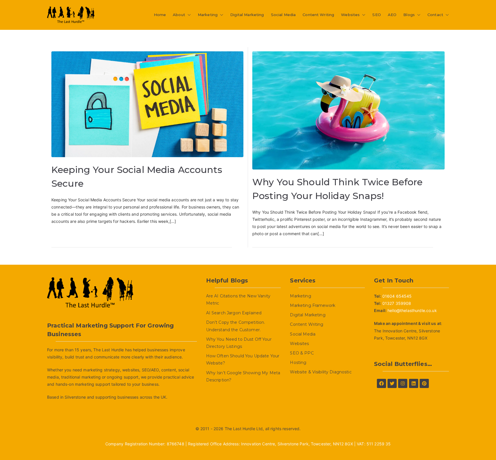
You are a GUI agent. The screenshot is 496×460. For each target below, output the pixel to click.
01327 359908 (396, 303)
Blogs (409, 14)
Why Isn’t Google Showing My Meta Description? (243, 376)
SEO (376, 14)
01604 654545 (397, 296)
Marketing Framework (312, 305)
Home (160, 14)
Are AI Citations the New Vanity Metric (238, 299)
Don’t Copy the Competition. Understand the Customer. (235, 326)
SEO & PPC (301, 353)
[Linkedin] (413, 383)
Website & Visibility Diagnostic (320, 372)
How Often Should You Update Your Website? (242, 359)
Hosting (298, 362)
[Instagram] (402, 383)
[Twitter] (392, 383)
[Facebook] (381, 383)
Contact (435, 14)
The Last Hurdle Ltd (244, 428)
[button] (188, 14)
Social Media (283, 14)
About (179, 14)
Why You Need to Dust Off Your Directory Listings (239, 343)
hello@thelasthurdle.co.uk (412, 310)
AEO (392, 14)
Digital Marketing (247, 14)
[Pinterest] (424, 383)
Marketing (208, 14)
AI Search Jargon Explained (234, 312)
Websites (350, 14)
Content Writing (318, 14)
